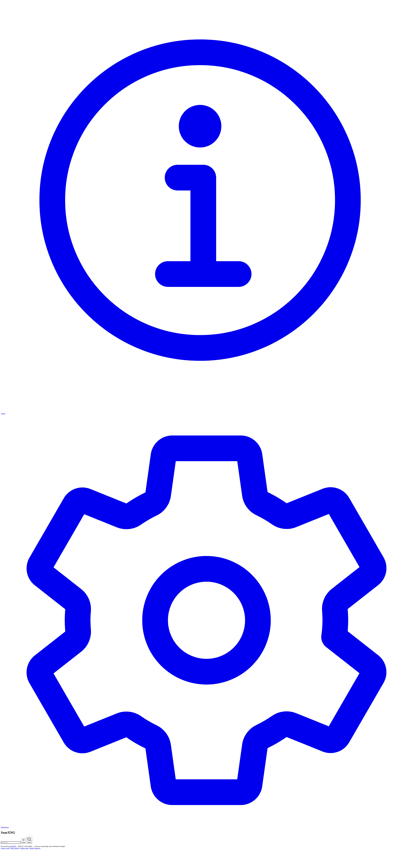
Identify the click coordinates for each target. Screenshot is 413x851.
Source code (5, 848)
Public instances (34, 848)
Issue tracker (14, 848)
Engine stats (24, 848)
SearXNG (12, 846)
